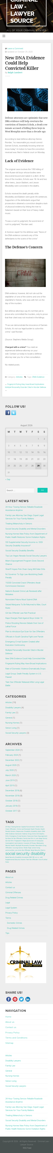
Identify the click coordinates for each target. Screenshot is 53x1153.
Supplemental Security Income (15, 859)
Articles (19, 377)
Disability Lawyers (13, 707)
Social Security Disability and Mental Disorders (25, 529)
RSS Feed (27, 1148)
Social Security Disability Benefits (19, 551)
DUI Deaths (40, 834)
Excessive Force (32, 836)
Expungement (42, 836)
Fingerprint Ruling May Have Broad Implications (25, 384)
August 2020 (10, 765)
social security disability (25, 853)
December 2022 (12, 760)
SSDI (30, 857)
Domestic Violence (21, 834)
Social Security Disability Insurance (17, 857)
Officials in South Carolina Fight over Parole (24, 637)
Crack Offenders (10, 829)
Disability (27, 831)
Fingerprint (18, 841)
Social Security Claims (38, 850)
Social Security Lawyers (15, 733)
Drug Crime (32, 834)
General (8, 718)
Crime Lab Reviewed (23, 829)
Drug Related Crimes (14, 898)
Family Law (10, 713)
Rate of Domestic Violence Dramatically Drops (25, 669)
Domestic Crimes (14, 923)
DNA (43, 831)
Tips (7, 933)
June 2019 (9, 780)
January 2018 (11, 806)
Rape (29, 848)
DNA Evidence (38, 377)
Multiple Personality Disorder (25, 845)
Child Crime (39, 827)
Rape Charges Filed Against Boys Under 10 (23, 618)
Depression (20, 831)
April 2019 (9, 785)
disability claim (36, 831)
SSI (33, 857)
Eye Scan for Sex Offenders (14, 838)
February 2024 (11, 755)
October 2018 (11, 801)
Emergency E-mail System (18, 836)
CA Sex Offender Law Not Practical (20, 613)
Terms (8, 918)
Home (8, 1017)
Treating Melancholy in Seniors (18, 524)
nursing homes (18, 848)
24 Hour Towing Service (13, 827)
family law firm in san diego (32, 838)
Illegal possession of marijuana (32, 841)
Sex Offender (26, 850)
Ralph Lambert (15, 72)
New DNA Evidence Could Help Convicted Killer (25, 658)
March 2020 (10, 775)
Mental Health (10, 845)
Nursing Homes (12, 723)
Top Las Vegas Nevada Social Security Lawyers (26, 556)
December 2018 (12, 790)
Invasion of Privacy (30, 843)
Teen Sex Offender (32, 859)
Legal (7, 903)
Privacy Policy (11, 913)
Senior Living (10, 728)
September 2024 (12, 750)
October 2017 (11, 811)
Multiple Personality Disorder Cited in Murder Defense (25, 387)
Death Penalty (35, 829)
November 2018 (12, 796)
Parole (26, 848)
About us (9, 877)
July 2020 (9, 770)
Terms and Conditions (16, 1038)
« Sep (7, 479)
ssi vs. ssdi (39, 857)
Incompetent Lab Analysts (14, 843)
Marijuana (40, 843)
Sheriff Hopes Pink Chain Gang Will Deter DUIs (25, 569)
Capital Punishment (28, 827)
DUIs (7, 836)
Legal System (11, 908)
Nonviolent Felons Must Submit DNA (21, 599)
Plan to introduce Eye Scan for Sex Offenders (25, 631)
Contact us (10, 887)
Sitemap (9, 1043)
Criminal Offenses (13, 892)
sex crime (18, 850)
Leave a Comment (15, 48)
